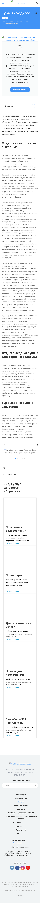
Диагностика (21, 826)
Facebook (17, 868)
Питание (21, 833)
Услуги (21, 802)
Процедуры (21, 830)
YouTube (28, 868)
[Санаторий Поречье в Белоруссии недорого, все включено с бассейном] (20, 37)
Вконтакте (12, 868)
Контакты (21, 809)
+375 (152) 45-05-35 (19, 840)
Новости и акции (21, 805)
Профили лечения (21, 823)
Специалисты (21, 798)
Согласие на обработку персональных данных (21, 817)
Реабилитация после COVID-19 (21, 813)
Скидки (20, 895)
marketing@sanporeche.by (19, 847)
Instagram (22, 868)
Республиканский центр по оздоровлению (20, 891)
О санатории (21, 795)
